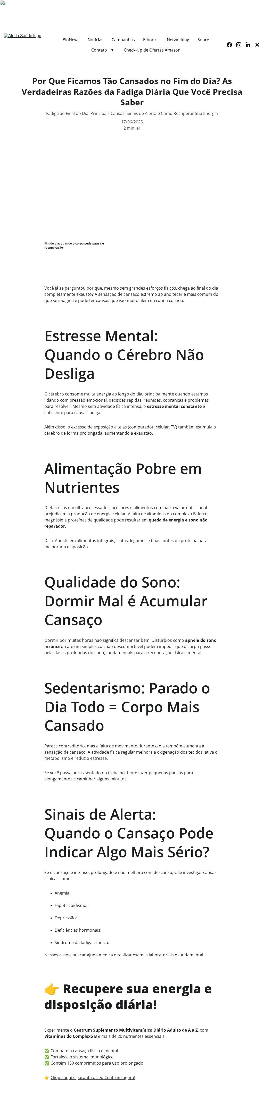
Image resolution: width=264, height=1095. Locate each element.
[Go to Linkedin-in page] (250, 44)
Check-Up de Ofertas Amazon (152, 50)
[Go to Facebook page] (231, 44)
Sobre (203, 40)
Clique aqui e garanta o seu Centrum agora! (93, 1077)
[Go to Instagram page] (240, 44)
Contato (99, 50)
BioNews (71, 40)
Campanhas (123, 40)
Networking (178, 40)
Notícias (95, 40)
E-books (151, 40)
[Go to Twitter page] (257, 44)
